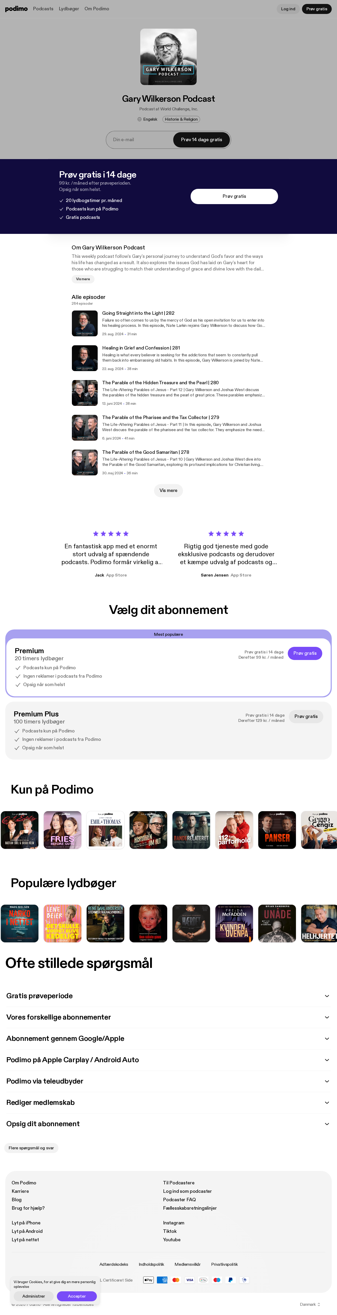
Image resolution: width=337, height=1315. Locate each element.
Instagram (173, 1223)
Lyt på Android (27, 1231)
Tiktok (170, 1231)
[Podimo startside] (16, 9)
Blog (17, 1200)
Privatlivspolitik (224, 1264)
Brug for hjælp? (28, 1208)
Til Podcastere (178, 1183)
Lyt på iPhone (26, 1223)
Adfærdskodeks (114, 1264)
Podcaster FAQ (179, 1200)
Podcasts (43, 9)
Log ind (288, 9)
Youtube (172, 1240)
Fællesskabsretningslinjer (190, 1208)
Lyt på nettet (25, 1240)
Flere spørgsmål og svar (31, 1148)
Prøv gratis (316, 9)
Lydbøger (69, 9)
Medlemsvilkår (188, 1264)
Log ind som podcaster (187, 1191)
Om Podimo (97, 9)
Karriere (20, 1191)
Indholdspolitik (151, 1264)
